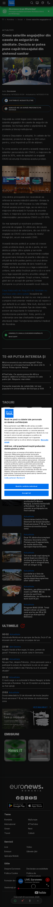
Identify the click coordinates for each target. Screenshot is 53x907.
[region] (26, 453)
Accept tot (26, 493)
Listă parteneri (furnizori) (14, 478)
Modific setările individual (26, 486)
